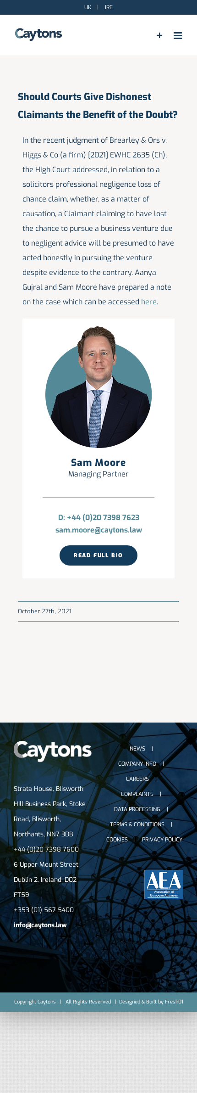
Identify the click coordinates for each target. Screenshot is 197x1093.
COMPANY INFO (137, 764)
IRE (108, 7)
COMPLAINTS (137, 794)
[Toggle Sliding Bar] (159, 35)
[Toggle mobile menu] (178, 35)
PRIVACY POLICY (162, 839)
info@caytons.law (40, 925)
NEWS (137, 748)
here (149, 302)
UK (87, 7)
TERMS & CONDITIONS (137, 824)
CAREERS (137, 779)
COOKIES (117, 839)
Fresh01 (174, 1001)
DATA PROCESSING (137, 809)
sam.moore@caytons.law (98, 530)
